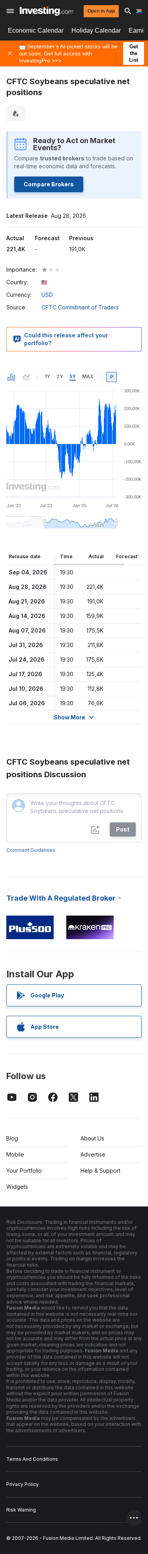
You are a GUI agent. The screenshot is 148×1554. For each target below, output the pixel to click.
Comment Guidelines (30, 850)
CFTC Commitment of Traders (80, 307)
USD (47, 294)
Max (88, 376)
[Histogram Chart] (11, 377)
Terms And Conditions (32, 1459)
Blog (12, 1138)
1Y (47, 376)
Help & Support (100, 1170)
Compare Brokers (49, 184)
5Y (72, 376)
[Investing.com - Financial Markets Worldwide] (46, 11)
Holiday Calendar (96, 30)
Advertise (93, 1154)
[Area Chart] (26, 377)
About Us (92, 1138)
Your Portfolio (24, 1170)
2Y (59, 376)
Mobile (15, 1154)
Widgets (17, 1186)
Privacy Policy (22, 1484)
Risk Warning (21, 1510)
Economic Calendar (36, 30)
